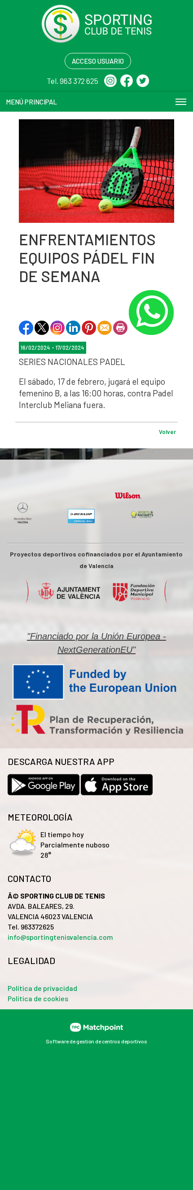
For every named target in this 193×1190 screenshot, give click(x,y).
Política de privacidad (42, 988)
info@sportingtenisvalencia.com (60, 937)
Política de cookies (38, 998)
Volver (167, 431)
